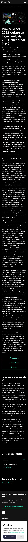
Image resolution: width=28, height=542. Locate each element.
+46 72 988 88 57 (7, 467)
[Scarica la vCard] (24, 458)
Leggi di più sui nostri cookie (17, 532)
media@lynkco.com (8, 466)
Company (4, 482)
